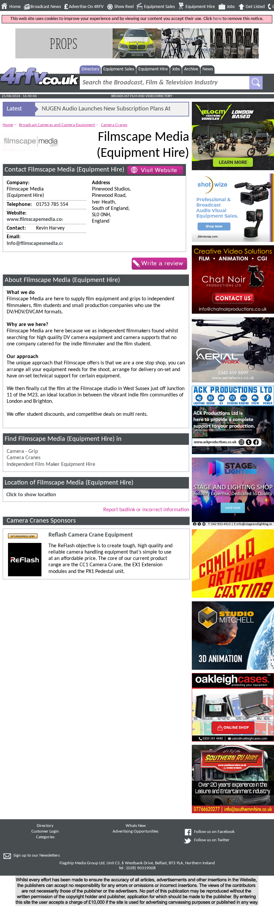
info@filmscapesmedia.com (38, 243)
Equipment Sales (159, 6)
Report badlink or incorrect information (146, 510)
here (217, 18)
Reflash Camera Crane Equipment (90, 535)
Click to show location (31, 495)
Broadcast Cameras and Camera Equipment (57, 125)
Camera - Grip (22, 451)
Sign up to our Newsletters (36, 856)
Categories (45, 837)
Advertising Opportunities (135, 832)
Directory (90, 69)
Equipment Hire (200, 6)
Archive (191, 69)
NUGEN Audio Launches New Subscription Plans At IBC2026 (106, 111)
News (207, 69)
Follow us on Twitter (212, 840)
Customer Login (45, 832)
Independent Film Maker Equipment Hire (51, 464)
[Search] (256, 82)
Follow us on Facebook (214, 832)
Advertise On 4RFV (86, 6)
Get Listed (255, 6)
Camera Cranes (114, 125)
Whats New (136, 826)
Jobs (231, 6)
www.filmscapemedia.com (36, 219)
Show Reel (124, 6)
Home (15, 6)
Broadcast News (45, 6)
